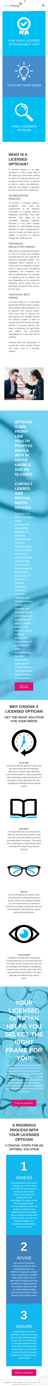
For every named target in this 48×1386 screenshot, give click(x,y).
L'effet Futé (32, 1384)
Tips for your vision (24, 85)
